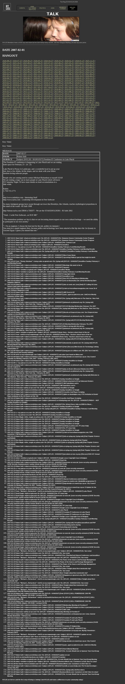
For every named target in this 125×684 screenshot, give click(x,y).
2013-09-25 (27, 98)
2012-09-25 (58, 100)
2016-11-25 (6, 89)
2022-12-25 (89, 70)
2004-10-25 (6, 124)
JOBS (52, 8)
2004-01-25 (6, 127)
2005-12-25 (48, 120)
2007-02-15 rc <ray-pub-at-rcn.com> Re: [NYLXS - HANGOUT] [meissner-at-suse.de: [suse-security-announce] (45, 468)
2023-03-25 (58, 70)
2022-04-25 (79, 72)
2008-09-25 (79, 111)
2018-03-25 (27, 85)
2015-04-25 (17, 94)
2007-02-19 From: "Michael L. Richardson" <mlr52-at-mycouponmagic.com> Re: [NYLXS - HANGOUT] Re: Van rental (47, 557)
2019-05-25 (69, 81)
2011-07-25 (12, 105)
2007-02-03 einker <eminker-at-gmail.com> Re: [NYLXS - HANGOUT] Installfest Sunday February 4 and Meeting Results (48, 272)
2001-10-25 (6, 133)
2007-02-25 (89, 116)
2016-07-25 (48, 89)
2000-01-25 (38, 138)
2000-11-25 (27, 135)
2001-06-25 (48, 133)
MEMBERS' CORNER (62, 8)
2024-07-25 (79, 65)
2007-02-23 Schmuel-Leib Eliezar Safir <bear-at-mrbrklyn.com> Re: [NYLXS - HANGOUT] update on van (43, 637)
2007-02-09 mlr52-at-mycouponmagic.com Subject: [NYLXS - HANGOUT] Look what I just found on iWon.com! (45, 354)
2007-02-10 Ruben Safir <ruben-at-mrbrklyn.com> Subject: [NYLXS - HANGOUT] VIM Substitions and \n (42, 383)
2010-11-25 (94, 105)
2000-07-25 (69, 135)
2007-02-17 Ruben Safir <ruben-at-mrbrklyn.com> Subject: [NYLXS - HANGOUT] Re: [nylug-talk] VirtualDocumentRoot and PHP (51, 523)
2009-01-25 (38, 111)
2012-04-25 (17, 103)
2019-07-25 (48, 81)
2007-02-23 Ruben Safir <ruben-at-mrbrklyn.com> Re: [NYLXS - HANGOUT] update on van (38, 639)
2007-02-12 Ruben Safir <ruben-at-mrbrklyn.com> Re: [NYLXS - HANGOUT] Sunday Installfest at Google (43, 419)
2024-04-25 (17, 67)
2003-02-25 (27, 129)
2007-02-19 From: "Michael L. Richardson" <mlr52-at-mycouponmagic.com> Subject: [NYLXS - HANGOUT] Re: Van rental (49, 551)
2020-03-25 (58, 78)
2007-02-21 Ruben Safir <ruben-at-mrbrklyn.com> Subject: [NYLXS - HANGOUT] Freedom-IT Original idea (43, 626)
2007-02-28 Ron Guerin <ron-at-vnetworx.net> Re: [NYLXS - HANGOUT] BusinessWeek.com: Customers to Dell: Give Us (49, 664)
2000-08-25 (58, 135)
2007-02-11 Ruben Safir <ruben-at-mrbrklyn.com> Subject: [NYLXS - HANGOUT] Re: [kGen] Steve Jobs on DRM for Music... (50, 404)
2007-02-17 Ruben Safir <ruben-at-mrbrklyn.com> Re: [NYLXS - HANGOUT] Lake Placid (37, 510)
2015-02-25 (38, 94)
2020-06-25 (27, 78)
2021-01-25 (48, 76)
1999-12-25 (48, 138)
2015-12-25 (27, 92)
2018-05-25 (6, 85)
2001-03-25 (79, 133)
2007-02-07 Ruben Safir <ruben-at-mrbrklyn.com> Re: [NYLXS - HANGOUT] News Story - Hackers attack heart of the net (49, 337)
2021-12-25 (27, 74)
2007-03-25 (79, 116)
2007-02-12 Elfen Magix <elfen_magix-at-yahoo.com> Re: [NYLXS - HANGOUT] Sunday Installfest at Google (44, 417)
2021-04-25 (17, 76)
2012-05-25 (6, 103)
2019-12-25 (89, 78)
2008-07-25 (6, 113)
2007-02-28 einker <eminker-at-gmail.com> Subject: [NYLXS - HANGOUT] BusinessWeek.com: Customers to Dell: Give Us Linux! (52, 661)
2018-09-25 (58, 83)
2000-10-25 (37, 135)
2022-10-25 (17, 72)
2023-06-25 (27, 70)
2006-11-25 (27, 118)
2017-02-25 (69, 87)
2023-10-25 (79, 67)
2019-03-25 (89, 81)
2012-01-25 (48, 103)
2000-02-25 (27, 138)
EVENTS (22, 8)
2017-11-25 (69, 85)
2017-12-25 (58, 85)
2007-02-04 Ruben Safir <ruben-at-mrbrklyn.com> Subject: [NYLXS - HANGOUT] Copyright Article (41, 274)
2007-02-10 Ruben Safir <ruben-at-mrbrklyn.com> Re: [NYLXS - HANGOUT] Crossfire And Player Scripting (44, 398)
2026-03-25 (58, 61)
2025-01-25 (17, 65)
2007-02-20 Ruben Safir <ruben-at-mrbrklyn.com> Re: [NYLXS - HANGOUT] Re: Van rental (38, 587)
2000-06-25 (79, 135)
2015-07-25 (79, 92)
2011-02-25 (64, 105)
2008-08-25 (89, 111)
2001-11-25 (89, 131)
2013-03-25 (89, 98)
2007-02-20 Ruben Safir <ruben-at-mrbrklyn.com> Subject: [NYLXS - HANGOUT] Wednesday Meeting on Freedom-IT (47, 605)
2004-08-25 (27, 124)
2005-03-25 (48, 122)
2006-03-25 (17, 120)
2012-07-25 (79, 100)
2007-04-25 (69, 116)
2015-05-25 (6, 94)
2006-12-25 (17, 118)
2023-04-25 (48, 70)
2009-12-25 (17, 109)
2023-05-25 (38, 70)
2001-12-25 (79, 131)
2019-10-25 (17, 81)
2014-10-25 (79, 94)
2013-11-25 (6, 98)
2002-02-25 (58, 131)
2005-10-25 (69, 120)
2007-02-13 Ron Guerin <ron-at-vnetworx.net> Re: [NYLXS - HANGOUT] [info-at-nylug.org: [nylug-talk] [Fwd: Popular (47, 440)
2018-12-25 (27, 83)
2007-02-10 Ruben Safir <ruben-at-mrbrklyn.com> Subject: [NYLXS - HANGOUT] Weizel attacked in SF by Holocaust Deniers (50, 381)
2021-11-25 (38, 74)
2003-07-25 (69, 127)
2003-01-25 (38, 129)
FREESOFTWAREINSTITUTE (32, 8)
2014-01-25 (79, 96)
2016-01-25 (17, 92)
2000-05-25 (89, 135)
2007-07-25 (38, 116)
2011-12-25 (58, 103)
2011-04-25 (43, 105)
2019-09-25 (27, 81)
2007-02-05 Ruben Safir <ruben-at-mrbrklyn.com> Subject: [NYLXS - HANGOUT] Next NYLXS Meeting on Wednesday (47, 278)
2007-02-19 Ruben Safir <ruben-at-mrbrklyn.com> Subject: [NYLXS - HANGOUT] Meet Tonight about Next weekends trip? (49, 568)
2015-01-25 (48, 94)
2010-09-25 (18, 107)
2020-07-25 (17, 78)
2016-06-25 (58, 89)
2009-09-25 (48, 109)
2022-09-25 (27, 72)
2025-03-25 (89, 63)
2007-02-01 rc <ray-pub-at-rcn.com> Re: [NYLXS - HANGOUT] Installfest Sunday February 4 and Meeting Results (46, 247)
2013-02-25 (6, 100)
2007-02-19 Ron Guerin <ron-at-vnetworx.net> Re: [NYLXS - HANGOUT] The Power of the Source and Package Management (50, 562)
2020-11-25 (69, 76)
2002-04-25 (38, 131)
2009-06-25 (79, 109)
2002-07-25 (6, 131)
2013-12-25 (89, 96)
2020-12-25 (58, 76)
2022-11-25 (6, 72)
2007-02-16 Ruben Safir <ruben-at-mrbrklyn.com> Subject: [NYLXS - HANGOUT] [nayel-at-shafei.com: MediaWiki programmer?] (51, 481)
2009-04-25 (6, 111)
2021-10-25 (48, 74)
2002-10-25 (69, 129)
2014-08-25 (6, 96)
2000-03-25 (17, 138)
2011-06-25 (23, 105)
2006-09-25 (48, 118)
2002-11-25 (58, 129)
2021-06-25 (89, 74)
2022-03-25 (89, 72)
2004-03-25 (79, 124)
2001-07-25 (38, 133)
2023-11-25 (69, 67)
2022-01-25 (17, 74)
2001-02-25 (89, 133)
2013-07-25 (48, 98)
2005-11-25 (58, 120)
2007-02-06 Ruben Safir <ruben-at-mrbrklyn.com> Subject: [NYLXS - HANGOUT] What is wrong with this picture (45, 326)
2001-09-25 (17, 133)
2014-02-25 (69, 96)
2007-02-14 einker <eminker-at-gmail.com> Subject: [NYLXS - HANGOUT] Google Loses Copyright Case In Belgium (47, 458)
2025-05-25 (69, 63)
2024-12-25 (27, 65)
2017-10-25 (79, 85)
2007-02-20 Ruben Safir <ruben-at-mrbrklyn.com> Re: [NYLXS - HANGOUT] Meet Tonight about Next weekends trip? (47, 585)
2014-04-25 (48, 96)
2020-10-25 (79, 76)
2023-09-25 (89, 67)
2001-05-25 (58, 133)
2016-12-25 (89, 87)
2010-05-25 (59, 107)
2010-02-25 (90, 107)
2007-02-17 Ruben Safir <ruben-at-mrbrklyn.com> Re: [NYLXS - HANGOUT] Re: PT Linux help (39, 505)
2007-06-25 (48, 116)
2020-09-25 (89, 76)
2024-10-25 (48, 65)
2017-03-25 (58, 87)
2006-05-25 (89, 118)
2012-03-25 (27, 103)
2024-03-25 (27, 67)
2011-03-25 (53, 105)
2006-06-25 (79, 118)
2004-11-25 (89, 122)
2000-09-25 (48, 135)
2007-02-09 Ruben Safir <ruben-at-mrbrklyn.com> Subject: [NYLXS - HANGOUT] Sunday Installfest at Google (45, 361)
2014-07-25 (17, 96)
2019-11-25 (6, 81)
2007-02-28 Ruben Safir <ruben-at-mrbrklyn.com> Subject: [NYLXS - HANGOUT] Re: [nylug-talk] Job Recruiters (46, 670)
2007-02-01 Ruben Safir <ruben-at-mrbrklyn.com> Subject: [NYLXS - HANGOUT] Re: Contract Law (41, 242)
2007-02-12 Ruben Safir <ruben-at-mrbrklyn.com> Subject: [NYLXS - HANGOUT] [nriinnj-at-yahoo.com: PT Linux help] (48, 426)
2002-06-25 (17, 131)
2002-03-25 (48, 131)
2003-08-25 (58, 127)
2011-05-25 (33, 105)
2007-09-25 (17, 116)
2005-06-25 (17, 122)
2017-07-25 (17, 87)
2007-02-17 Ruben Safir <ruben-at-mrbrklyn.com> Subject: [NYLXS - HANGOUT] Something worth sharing (44, 525)
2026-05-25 (38, 61)
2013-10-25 (17, 98)
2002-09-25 (79, 129)
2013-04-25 (79, 98)
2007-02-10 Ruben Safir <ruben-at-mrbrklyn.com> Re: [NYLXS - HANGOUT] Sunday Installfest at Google (43, 379)
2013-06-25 (58, 98)
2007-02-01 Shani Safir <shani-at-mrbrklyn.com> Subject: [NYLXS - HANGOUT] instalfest (38, 245)
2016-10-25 (17, 89)
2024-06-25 (89, 65)
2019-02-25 (6, 83)
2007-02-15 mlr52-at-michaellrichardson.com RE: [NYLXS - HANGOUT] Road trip (35, 474)
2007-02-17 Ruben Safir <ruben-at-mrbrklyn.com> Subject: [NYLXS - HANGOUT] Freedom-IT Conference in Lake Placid (48, 512)
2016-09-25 (27, 89)
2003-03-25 (17, 129)
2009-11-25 (27, 109)
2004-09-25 (17, 124)
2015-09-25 (58, 92)
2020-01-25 (79, 78)
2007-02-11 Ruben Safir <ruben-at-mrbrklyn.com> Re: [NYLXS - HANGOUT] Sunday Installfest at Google (43, 406)
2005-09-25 (79, 120)
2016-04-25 (79, 89)
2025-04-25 (79, 63)
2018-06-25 (89, 83)
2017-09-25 (89, 85)
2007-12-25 (79, 113)
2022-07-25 (48, 72)
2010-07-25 (38, 107)
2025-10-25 (17, 63)
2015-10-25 (48, 92)
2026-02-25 (69, 61)
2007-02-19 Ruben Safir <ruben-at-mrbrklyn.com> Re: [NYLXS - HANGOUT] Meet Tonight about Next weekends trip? (47, 573)
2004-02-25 (89, 124)
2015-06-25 (89, 92)
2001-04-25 (69, 133)
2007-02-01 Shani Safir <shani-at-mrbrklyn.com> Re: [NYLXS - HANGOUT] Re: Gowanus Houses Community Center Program (50, 238)
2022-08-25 (37, 72)
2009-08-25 (58, 109)
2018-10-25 (48, 83)
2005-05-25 (27, 122)
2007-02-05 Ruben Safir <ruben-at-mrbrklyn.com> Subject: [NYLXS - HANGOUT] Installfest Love (40, 276)
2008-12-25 (48, 111)
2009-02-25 (27, 111)
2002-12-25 (48, 129)
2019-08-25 (37, 81)
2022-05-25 (69, 72)
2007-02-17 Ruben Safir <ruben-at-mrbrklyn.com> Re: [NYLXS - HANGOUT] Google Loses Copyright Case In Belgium (47, 508)
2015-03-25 (27, 94)
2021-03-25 (27, 76)
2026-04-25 (48, 61)
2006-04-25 (6, 120)
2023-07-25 (17, 70)
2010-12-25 (84, 105)
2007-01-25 (6, 118)
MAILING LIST (72, 8)
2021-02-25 (38, 76)
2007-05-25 (58, 116)
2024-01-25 (48, 67)
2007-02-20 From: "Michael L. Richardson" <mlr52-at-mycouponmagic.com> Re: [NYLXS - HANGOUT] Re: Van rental (47, 583)
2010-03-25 (80, 107)
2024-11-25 (38, 65)
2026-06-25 (27, 61)
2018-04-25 (17, 85)
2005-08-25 (89, 120)
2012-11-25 (38, 100)
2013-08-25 (37, 98)
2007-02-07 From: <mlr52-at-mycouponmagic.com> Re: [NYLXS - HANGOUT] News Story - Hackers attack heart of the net (49, 334)
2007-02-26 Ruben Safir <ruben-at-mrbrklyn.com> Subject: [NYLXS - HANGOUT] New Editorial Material (42, 649)
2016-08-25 (37, 89)
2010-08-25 (28, 107)
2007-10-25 (6, 116)
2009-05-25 (89, 109)
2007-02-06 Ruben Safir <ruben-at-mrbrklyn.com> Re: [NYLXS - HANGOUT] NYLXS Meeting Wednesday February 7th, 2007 (50, 324)
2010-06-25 (49, 107)
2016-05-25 (69, 89)
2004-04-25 (69, 124)
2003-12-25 (17, 127)
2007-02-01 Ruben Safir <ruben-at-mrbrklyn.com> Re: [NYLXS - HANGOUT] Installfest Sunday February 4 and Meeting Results (51, 249)
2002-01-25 (69, 131)
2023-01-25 (79, 70)
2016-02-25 (6, 92)
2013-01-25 (17, 100)
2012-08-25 (69, 100)
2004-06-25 (48, 124)
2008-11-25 (58, 111)
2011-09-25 (89, 103)
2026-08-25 (6, 61)
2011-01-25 (74, 105)
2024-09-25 (58, 65)
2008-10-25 (69, 111)
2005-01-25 (69, 122)
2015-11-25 (38, 92)
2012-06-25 (89, 100)
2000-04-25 (6, 138)
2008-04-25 (38, 113)
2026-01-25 (79, 61)
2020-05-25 (38, 78)
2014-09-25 (89, 94)
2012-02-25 (38, 103)
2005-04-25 (38, 122)
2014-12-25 (58, 94)
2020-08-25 (6, 78)
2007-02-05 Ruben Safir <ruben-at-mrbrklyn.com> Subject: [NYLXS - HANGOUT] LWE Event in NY (41, 292)
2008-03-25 (48, 113)
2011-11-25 (69, 103)
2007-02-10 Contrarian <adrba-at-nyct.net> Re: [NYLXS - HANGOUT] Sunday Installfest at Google (40, 388)
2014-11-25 (69, 94)
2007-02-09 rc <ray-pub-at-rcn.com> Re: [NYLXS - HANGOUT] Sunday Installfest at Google (38, 363)
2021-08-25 (69, 74)
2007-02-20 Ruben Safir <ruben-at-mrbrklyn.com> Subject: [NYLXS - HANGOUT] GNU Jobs (38, 609)
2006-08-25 (58, 118)
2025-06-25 (58, 63)
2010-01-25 (6, 109)
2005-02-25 (58, 122)
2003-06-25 (79, 127)
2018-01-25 (48, 85)
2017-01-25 (79, 87)
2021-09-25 (58, 74)
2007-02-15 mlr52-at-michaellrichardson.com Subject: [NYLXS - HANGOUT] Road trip (36, 460)
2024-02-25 (38, 67)
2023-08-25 (6, 70)
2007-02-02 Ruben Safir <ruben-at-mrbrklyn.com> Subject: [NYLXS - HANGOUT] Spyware (38, 267)
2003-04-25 (6, 129)
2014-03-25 (58, 96)
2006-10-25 (37, 118)
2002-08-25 (89, 129)
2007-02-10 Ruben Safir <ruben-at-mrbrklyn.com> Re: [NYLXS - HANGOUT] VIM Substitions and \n (41, 385)
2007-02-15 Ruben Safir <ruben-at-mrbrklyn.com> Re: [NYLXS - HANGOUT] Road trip (36, 466)
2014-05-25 (38, 96)
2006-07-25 (69, 118)
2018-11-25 (38, 83)
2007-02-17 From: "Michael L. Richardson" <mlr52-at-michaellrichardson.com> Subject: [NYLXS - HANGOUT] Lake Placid (49, 491)
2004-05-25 (58, 124)
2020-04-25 (48, 78)
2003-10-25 (37, 127)
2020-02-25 (69, 78)
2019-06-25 (58, 81)
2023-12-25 (58, 67)
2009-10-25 (37, 109)
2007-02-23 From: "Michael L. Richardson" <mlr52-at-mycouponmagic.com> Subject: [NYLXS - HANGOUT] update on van (49, 634)
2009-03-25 (17, 111)
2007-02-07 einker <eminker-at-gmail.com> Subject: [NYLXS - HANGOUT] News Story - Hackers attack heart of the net (48, 332)
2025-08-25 (37, 63)
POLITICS (42, 8)
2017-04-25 (48, 87)
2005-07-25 (6, 122)
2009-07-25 (69, 109)
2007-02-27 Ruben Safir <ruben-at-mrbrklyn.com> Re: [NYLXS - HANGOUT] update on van (38, 655)
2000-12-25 (17, 135)
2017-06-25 (27, 87)
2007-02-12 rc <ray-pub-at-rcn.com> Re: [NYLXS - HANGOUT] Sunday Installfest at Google (38, 412)
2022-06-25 (58, 72)
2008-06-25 (17, 113)
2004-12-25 (79, 122)
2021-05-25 (6, 76)
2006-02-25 (27, 120)
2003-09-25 (48, 127)
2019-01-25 (17, 83)
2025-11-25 (6, 63)
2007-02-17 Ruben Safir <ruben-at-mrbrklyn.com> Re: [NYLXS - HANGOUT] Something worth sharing (42, 527)
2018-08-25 (69, 83)
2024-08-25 (69, 65)
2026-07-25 (17, 61)
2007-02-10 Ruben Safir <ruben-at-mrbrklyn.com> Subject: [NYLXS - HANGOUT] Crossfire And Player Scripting (45, 392)
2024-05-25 (6, 67)
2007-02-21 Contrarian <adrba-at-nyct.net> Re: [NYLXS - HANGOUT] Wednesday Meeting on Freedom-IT (43, 612)
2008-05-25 (27, 113)
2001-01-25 (6, 135)
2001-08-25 (27, 133)
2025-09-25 (27, 63)
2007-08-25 (27, 116)
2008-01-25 (69, 113)
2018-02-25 (38, 85)
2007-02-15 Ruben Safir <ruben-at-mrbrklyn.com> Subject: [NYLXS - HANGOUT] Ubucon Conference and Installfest (47, 479)
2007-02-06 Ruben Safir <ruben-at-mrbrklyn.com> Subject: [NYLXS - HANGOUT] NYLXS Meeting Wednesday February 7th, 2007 (51, 306)
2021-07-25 (79, 74)
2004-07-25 (38, 124)
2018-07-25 (79, 83)
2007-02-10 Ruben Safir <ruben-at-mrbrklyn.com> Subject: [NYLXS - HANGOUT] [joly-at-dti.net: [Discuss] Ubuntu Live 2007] (50, 369)
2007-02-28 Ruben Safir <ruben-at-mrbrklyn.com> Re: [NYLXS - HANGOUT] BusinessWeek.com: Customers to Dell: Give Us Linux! (52, 672)
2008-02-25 (58, 113)
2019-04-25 (79, 81)
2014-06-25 (27, 96)
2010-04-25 (70, 107)
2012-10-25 (48, 100)
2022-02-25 (6, 74)
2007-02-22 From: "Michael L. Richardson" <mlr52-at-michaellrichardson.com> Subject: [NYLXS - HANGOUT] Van (46, 628)
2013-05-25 (69, 98)
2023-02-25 (69, 70)
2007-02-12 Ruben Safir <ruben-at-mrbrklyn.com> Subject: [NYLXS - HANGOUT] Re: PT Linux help (41, 428)
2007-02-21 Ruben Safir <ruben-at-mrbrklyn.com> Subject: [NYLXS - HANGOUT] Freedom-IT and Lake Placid (45, 618)
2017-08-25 (6, 87)
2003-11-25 (27, 127)
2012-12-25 (27, 100)
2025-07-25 (48, 63)
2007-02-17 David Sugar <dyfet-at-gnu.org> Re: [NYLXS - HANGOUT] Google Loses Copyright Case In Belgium (45, 499)
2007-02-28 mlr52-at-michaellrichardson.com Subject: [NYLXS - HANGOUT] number (36, 657)
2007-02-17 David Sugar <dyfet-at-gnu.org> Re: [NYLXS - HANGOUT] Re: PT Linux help (37, 493)
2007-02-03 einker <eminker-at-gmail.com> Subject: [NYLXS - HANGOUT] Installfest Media (38, 270)
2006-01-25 (38, 120)
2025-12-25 (89, 61)
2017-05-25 (38, 87)
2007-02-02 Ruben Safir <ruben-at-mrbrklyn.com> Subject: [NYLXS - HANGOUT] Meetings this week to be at (44, 265)
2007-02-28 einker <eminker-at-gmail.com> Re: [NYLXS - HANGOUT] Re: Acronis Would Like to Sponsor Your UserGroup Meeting (52, 659)
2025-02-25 (6, 65)
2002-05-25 (27, 131)
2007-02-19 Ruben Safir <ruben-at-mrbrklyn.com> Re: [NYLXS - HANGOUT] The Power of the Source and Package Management (51, 560)
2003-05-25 (89, 127)
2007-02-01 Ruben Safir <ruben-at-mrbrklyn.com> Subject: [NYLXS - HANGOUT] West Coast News (41, 255)
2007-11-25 (89, 113)
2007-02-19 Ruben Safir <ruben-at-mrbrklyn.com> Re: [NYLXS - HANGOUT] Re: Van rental (38, 553)
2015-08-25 (69, 92)
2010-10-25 (7, 107)
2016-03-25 (89, 89)
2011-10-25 (79, 103)
